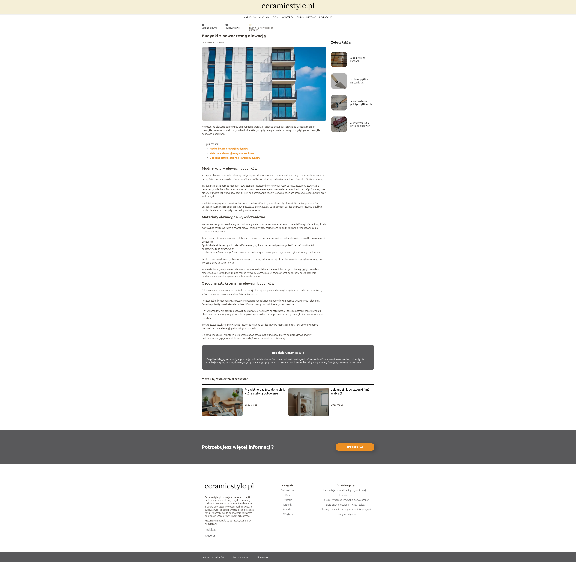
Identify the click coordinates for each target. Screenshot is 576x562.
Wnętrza (288, 17)
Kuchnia (264, 17)
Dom (276, 17)
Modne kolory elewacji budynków (229, 148)
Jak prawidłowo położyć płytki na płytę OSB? (362, 103)
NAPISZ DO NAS (355, 447)
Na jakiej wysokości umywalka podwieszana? (345, 500)
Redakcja (210, 529)
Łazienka (250, 17)
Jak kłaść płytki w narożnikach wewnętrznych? (359, 81)
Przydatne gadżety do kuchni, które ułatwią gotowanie (265, 391)
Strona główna (209, 27)
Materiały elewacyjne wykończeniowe (232, 153)
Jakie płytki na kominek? (357, 59)
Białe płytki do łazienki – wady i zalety (345, 504)
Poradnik (325, 17)
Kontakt (210, 536)
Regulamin (262, 557)
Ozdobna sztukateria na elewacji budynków (235, 157)
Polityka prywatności (213, 557)
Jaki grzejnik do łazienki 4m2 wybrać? (350, 391)
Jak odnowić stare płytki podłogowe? (360, 124)
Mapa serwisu (240, 557)
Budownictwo (306, 17)
